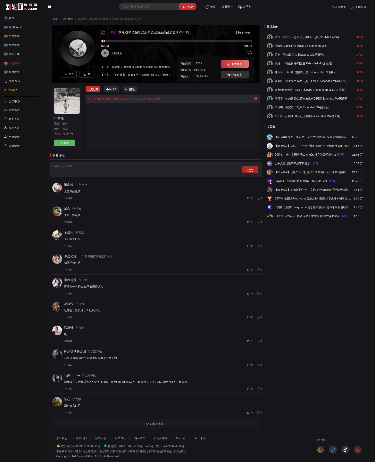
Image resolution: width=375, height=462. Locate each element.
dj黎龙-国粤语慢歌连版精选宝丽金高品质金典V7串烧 (144, 67)
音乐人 (247, 6)
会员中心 (14, 101)
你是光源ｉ (72, 256)
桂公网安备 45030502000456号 (80, 446)
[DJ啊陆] (270, 163)
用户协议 (120, 438)
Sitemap (181, 438)
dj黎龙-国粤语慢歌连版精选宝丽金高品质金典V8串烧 (124, 99)
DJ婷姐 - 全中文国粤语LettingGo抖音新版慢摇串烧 (309, 154)
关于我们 (61, 438)
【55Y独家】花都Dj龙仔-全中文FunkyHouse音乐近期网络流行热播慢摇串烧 (313, 189)
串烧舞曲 (14, 63)
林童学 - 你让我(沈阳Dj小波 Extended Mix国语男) (305, 72)
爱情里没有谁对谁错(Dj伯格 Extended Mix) (301, 46)
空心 (67, 399)
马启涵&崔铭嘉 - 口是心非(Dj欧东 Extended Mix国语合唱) (310, 90)
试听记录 (14, 146)
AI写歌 (13, 90)
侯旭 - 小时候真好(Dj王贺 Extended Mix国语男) (303, 63)
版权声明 (100, 438)
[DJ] (270, 181)
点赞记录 (14, 137)
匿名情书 (70, 184)
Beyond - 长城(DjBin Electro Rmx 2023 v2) (305, 181)
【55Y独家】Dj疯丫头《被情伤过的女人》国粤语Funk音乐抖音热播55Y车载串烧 (161, 75)
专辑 (212, 6)
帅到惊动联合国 (75, 351)
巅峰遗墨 (70, 280)
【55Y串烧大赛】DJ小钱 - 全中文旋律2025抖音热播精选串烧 (313, 137)
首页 (11, 18)
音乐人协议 (161, 438)
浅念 (67, 208)
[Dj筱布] (270, 37)
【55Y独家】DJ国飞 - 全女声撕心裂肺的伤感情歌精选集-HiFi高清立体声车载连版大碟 (313, 146)
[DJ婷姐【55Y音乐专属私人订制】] (270, 154)
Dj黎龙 (59, 118)
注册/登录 (360, 7)
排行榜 (229, 6)
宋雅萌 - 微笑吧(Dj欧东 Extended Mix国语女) (302, 107)
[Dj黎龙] (67, 100)
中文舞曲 (14, 36)
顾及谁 (68, 327)
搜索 (190, 7)
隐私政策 (139, 438)
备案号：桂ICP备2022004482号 (164, 446)
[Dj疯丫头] (270, 172)
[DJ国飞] (270, 146)
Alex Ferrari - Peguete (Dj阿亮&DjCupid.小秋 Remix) (307, 37)
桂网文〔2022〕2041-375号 (125, 446)
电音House (15, 27)
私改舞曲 (14, 72)
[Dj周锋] (270, 207)
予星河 (68, 232)
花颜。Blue (72, 375)
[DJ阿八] (270, 198)
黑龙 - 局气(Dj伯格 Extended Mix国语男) (299, 54)
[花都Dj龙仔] (270, 189)
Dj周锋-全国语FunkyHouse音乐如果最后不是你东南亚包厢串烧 (313, 207)
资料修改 (14, 110)
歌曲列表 (14, 119)
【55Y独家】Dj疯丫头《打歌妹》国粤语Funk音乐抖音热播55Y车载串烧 (313, 172)
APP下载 (200, 438)
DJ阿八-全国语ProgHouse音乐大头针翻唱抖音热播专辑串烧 (313, 198)
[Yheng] (270, 216)
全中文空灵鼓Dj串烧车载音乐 (296, 163)
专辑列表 (14, 128)
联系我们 (81, 438)
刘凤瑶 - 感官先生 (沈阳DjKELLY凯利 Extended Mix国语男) (310, 81)
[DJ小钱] (270, 137)
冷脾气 (68, 303)
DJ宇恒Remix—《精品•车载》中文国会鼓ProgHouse (311, 216)
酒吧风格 (14, 54)
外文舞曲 (14, 45)
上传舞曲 (340, 7)
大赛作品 (14, 81)
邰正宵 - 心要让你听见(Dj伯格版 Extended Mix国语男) (307, 116)
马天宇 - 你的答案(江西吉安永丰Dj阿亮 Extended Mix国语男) (311, 98)
